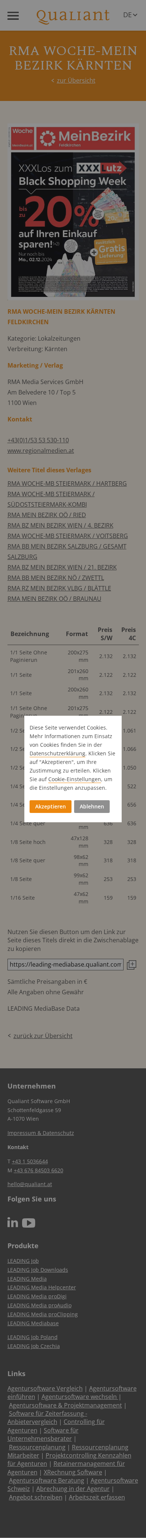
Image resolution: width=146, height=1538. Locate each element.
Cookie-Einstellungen (74, 779)
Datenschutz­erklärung (57, 753)
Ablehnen (92, 806)
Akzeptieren (50, 806)
